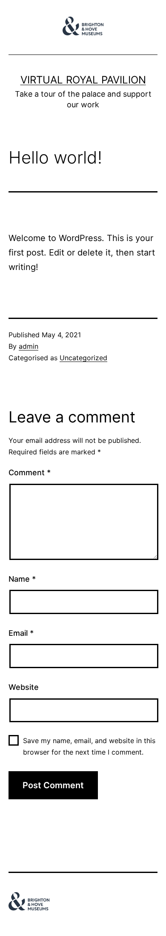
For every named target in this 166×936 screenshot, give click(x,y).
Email (21, 633)
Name (22, 578)
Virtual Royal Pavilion (83, 80)
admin (28, 346)
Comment (30, 472)
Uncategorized (83, 357)
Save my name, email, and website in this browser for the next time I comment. (89, 746)
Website (24, 687)
